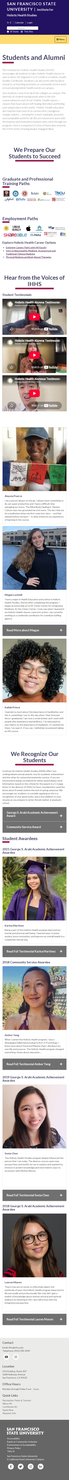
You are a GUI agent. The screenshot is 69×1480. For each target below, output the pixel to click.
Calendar (19, 22)
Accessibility (13, 1438)
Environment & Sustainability (21, 1444)
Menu (61, 40)
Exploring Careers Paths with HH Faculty (26, 247)
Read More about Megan (23, 630)
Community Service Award (24, 827)
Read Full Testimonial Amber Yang (29, 1064)
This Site (28, 31)
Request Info (9, 1413)
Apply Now (8, 1410)
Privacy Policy (14, 1448)
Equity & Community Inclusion (22, 1441)
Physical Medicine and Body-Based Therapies (28, 257)
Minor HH (7, 1403)
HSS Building (9, 1371)
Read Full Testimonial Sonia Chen (28, 1195)
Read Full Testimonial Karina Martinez (31, 951)
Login (30, 22)
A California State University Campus (25, 1459)
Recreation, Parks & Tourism (17, 1400)
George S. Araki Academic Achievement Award (32, 814)
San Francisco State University (22, 1456)
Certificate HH (10, 1406)
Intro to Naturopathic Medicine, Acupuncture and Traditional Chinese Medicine (31, 252)
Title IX (11, 1451)
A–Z (9, 22)
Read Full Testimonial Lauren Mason (30, 1319)
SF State (14, 31)
